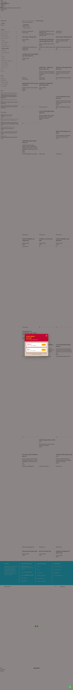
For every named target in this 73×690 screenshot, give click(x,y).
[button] (70, 687)
